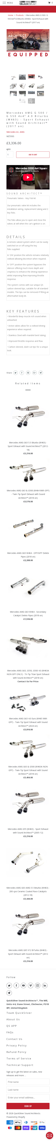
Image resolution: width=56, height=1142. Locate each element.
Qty (8, 149)
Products (20, 15)
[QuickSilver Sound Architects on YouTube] (24, 985)
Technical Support (19, 1065)
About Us (13, 1019)
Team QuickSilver (19, 1012)
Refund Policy (16, 1052)
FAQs (10, 1032)
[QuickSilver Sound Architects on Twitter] (9, 985)
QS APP (11, 1025)
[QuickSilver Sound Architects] (28, 3)
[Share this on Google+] (34, 373)
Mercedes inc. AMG (15, 132)
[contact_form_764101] (49, 1135)
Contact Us (14, 1039)
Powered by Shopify (15, 1117)
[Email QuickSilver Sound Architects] (9, 993)
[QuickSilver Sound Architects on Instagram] (38, 985)
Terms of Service (18, 1058)
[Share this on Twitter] (15, 373)
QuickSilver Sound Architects (27, 1113)
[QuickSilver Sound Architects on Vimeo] (31, 985)
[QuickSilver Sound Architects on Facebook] (17, 985)
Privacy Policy (16, 1045)
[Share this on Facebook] (21, 373)
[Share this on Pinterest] (27, 373)
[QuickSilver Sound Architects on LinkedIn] (45, 985)
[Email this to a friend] (40, 373)
